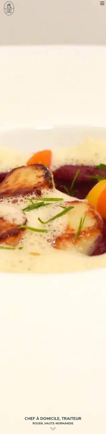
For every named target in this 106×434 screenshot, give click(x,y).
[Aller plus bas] (53, 429)
